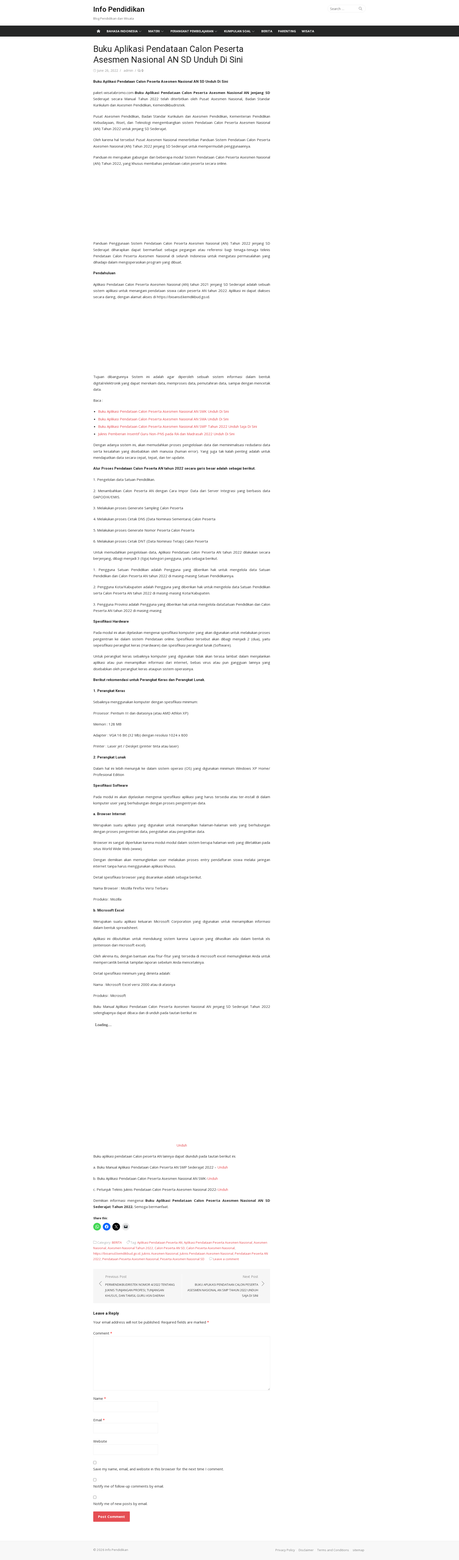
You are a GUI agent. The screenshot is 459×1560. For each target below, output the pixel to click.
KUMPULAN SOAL (237, 31)
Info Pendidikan (119, 9)
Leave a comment (226, 1259)
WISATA (308, 31)
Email (99, 1419)
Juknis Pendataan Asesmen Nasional (206, 1253)
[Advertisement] (181, 201)
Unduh (181, 1145)
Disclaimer (306, 1550)
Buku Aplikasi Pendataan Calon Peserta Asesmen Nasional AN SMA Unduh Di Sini (163, 419)
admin (128, 70)
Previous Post (140, 1286)
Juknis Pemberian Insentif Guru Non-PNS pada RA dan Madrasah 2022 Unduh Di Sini (166, 433)
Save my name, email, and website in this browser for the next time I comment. (158, 1469)
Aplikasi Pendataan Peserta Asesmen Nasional (218, 1242)
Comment (102, 1333)
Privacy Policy (285, 1550)
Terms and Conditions (333, 1550)
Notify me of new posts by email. (120, 1503)
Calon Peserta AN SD (170, 1248)
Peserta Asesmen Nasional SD (182, 1259)
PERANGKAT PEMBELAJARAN (191, 31)
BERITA (266, 31)
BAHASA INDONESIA (122, 31)
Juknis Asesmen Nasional (160, 1253)
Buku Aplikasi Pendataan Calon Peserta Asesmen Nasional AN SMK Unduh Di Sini (163, 411)
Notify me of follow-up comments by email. (128, 1486)
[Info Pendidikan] (98, 31)
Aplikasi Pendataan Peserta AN (159, 1242)
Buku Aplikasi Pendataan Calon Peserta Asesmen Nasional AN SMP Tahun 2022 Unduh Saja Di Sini (177, 426)
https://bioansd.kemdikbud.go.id (116, 1253)
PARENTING (287, 31)
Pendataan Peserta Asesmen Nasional (130, 1259)
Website (100, 1441)
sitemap (358, 1550)
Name (99, 1398)
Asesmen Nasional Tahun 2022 (130, 1248)
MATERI (154, 31)
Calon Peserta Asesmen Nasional (210, 1248)
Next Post (222, 1286)
